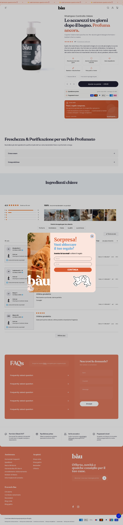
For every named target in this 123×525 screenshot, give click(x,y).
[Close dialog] (92, 236)
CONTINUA (72, 270)
